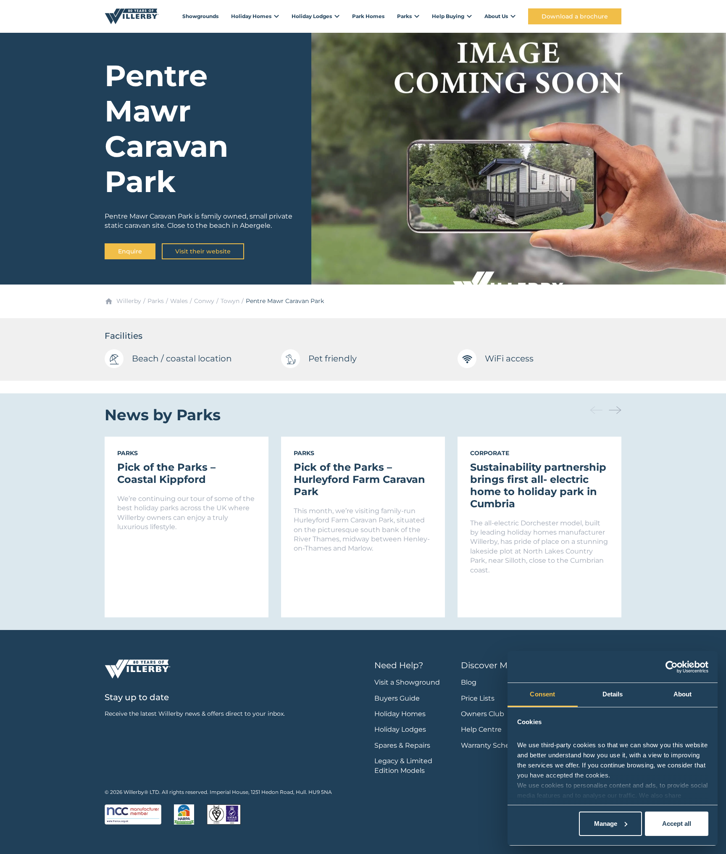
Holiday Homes (400, 714)
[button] (615, 410)
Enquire (130, 251)
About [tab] (682, 694)
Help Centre (481, 729)
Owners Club (482, 714)
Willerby (128, 301)
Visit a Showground (407, 682)
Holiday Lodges (400, 729)
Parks (155, 301)
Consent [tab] (542, 694)
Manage (605, 823)
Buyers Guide (397, 698)
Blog (468, 682)
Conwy (204, 301)
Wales (179, 301)
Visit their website (203, 251)
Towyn (230, 301)
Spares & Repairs (402, 745)
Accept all (676, 823)
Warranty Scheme (491, 745)
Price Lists (478, 698)
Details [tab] (612, 694)
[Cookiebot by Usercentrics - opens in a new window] (671, 667)
